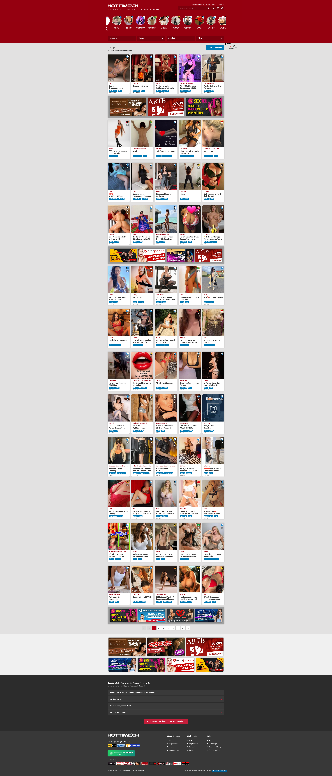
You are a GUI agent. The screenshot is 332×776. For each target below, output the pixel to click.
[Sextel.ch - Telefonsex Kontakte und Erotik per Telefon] (204, 107)
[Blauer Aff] (180, 255)
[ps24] (152, 763)
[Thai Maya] (113, 20)
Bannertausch (174, 750)
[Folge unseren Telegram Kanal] (213, 8)
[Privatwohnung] (195, 20)
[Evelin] (207, 20)
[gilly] (183, 20)
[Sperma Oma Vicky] (124, 20)
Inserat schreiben (215, 47)
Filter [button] (200, 38)
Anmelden (220, 4)
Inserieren (173, 747)
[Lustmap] (177, 763)
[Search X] (111, 763)
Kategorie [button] (113, 38)
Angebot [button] (171, 38)
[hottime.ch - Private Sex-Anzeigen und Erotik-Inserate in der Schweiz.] (123, 6)
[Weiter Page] (183, 628)
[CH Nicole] (160, 20)
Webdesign (213, 744)
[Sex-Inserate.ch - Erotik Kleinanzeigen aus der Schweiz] (169, 763)
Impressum (193, 744)
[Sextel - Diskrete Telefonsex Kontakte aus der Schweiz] (123, 615)
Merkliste (198, 4)
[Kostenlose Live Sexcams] (123, 255)
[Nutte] (120, 763)
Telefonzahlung (215, 747)
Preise (191, 750)
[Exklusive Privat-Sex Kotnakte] (180, 615)
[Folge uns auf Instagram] (222, 8)
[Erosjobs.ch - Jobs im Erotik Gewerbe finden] (151, 255)
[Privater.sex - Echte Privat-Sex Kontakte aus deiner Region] (166, 647)
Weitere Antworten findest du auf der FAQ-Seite (165, 721)
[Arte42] (166, 107)
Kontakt (192, 747)
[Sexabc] (185, 763)
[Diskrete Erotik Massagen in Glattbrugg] (128, 107)
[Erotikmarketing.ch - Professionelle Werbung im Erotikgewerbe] (208, 615)
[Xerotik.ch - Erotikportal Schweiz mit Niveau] (161, 763)
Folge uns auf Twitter (220, 771)
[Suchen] (208, 8)
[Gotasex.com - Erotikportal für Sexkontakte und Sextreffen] (128, 763)
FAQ (210, 740)
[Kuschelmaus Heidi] (136, 20)
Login (171, 740)
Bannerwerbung (215, 750)
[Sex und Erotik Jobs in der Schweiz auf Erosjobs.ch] (144, 763)
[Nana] (148, 20)
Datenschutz (193, 771)
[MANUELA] (219, 20)
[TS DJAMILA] (172, 20)
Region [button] (141, 38)
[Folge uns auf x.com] (218, 8)
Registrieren (210, 4)
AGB (190, 740)
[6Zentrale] (136, 763)
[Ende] (188, 628)
